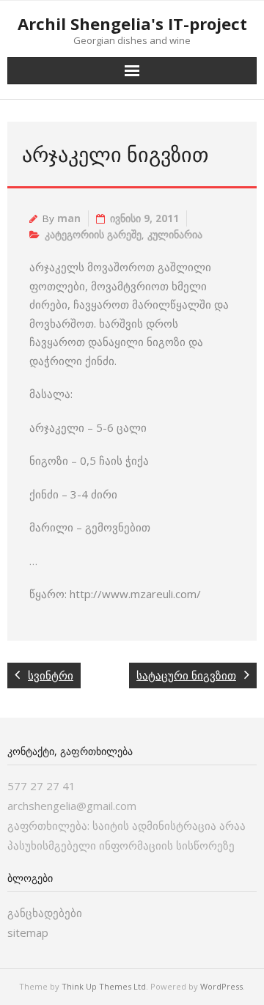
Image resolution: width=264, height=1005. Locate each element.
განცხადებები (44, 912)
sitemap (27, 932)
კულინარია (174, 234)
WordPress (221, 986)
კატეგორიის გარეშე (93, 234)
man (69, 218)
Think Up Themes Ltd (104, 986)
